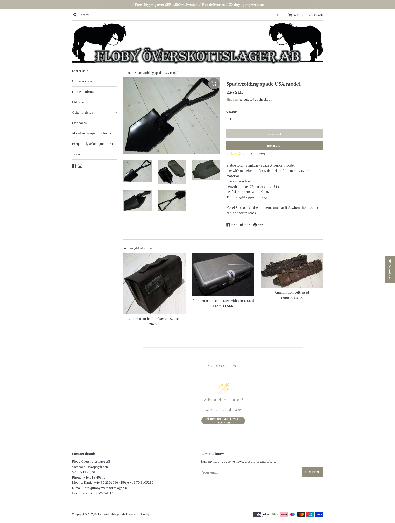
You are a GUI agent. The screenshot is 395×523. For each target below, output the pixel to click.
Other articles (94, 112)
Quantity (231, 111)
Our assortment (84, 81)
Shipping (232, 99)
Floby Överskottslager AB (109, 514)
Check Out (316, 15)
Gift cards (79, 123)
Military (94, 102)
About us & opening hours (92, 133)
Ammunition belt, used (292, 292)
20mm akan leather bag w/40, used (154, 318)
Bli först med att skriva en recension (223, 420)
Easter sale (80, 71)
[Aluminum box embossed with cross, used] (223, 274)
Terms (94, 154)
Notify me (274, 145)
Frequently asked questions (92, 143)
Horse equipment (94, 91)
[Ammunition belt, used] (292, 270)
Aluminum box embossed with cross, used (223, 300)
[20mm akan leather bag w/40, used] (154, 283)
